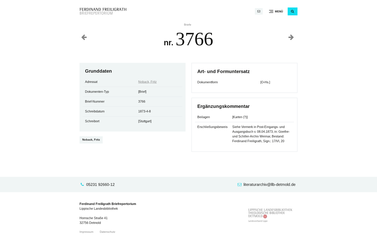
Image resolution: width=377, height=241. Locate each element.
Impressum (86, 231)
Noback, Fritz (147, 81)
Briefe (187, 24)
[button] (292, 11)
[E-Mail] (259, 11)
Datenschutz (107, 231)
